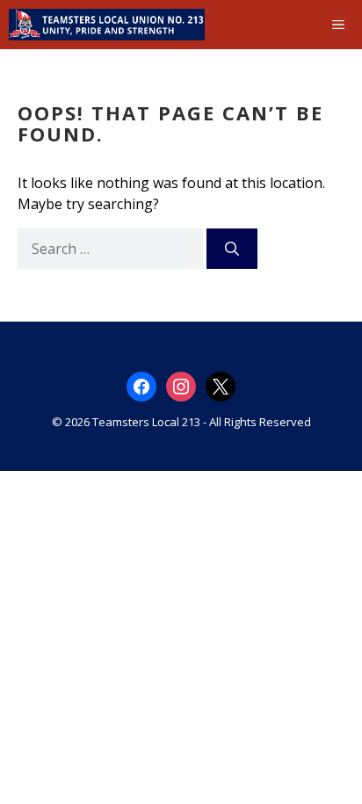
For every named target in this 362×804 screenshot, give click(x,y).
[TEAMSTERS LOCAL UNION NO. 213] (107, 24)
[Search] (231, 248)
